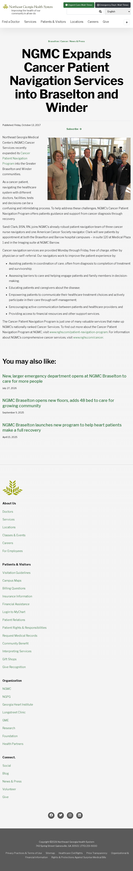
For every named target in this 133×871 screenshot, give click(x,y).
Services (30, 21)
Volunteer (9, 789)
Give (5, 797)
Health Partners (12, 744)
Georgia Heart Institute (17, 704)
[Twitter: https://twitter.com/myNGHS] (60, 815)
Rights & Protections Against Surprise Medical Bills (78, 857)
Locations (76, 21)
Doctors (7, 511)
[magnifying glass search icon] (100, 12)
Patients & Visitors (53, 21)
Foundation (10, 736)
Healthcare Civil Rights (71, 853)
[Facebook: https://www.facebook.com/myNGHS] (51, 815)
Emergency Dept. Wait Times (113, 5)
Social (6, 765)
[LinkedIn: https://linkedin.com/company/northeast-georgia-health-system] (79, 815)
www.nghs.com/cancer (88, 337)
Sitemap (50, 853)
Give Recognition (14, 667)
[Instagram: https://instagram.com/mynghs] (70, 815)
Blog (5, 773)
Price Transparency (96, 853)
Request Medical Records (19, 635)
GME (5, 720)
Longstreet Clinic (14, 712)
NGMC (6, 688)
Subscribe (72, 129)
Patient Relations (13, 620)
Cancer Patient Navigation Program (16, 158)
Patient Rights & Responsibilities (24, 627)
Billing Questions (13, 588)
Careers (93, 21)
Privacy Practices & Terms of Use (24, 853)
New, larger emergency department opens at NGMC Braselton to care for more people (64, 379)
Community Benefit (15, 643)
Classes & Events (13, 535)
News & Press (12, 781)
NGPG (6, 696)
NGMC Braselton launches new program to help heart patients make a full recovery (62, 427)
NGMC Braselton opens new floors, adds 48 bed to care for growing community (58, 403)
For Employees (12, 551)
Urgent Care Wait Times (80, 5)
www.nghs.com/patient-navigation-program (78, 332)
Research (8, 728)
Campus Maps (11, 580)
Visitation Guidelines (16, 572)
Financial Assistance (16, 604)
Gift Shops (9, 659)
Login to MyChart (13, 612)
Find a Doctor (11, 21)
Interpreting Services (16, 651)
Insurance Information (17, 596)
